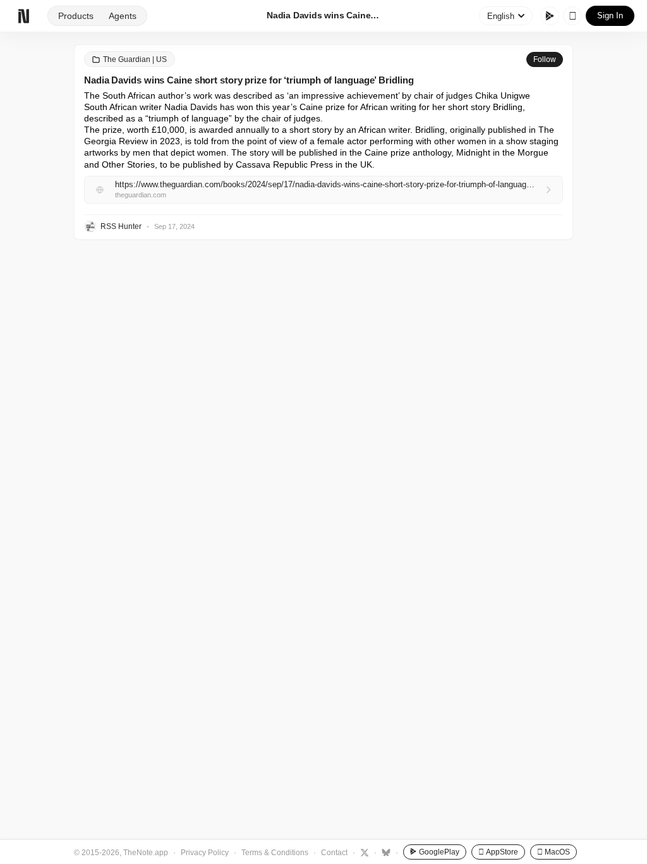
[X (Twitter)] (363, 852)
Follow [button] (544, 59)
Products (76, 16)
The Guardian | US (135, 59)
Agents (122, 16)
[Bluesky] (384, 852)
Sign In (610, 15)
